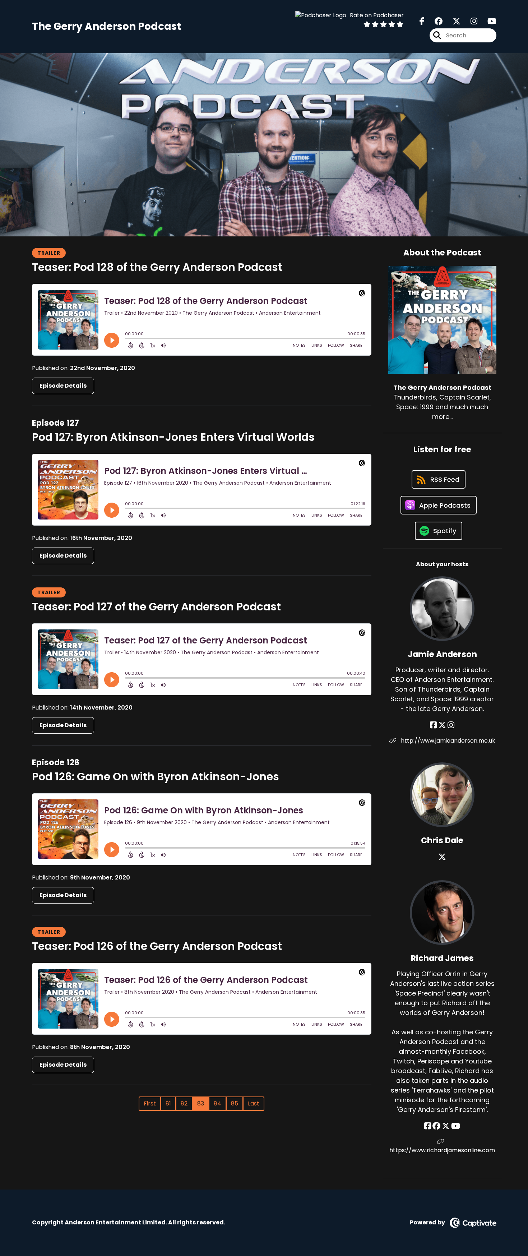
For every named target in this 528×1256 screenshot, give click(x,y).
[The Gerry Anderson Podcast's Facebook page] (422, 21)
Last (253, 1103)
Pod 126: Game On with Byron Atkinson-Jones (155, 776)
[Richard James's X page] (446, 1126)
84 (217, 1103)
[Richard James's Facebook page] (427, 1126)
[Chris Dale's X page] (442, 857)
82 (184, 1103)
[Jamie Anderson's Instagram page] (451, 725)
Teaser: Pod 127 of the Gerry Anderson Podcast (156, 606)
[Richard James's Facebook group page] (436, 1126)
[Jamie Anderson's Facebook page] (433, 725)
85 (234, 1103)
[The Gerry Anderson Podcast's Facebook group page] (434, 21)
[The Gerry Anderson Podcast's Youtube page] (487, 21)
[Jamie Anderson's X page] (442, 725)
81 (168, 1103)
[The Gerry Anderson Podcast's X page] (452, 21)
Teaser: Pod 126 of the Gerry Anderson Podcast (157, 946)
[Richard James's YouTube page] (455, 1126)
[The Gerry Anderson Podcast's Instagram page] (469, 21)
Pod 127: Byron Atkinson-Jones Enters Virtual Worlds (173, 437)
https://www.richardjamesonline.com (442, 1150)
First (150, 1103)
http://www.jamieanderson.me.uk (447, 740)
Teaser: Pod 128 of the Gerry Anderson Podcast (157, 267)
